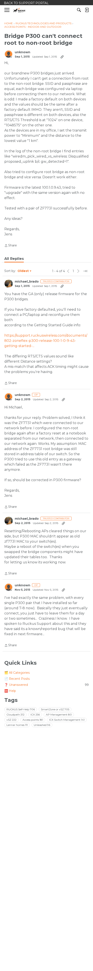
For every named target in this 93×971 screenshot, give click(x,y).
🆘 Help (10, 691)
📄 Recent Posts (17, 679)
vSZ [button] (11, 719)
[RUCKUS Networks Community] (19, 10)
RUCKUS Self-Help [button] (20, 709)
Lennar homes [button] (17, 725)
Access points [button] (32, 719)
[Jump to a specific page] (85, 271)
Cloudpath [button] (15, 714)
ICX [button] (35, 714)
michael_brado (27, 281)
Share (10, 245)
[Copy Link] (62, 57)
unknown (22, 52)
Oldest (23, 271)
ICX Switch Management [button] (67, 719)
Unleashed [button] (42, 725)
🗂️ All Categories (17, 673)
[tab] (14, 258)
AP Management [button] (59, 714)
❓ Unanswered (46, 685)
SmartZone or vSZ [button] (55, 709)
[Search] (79, 10)
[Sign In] (87, 10)
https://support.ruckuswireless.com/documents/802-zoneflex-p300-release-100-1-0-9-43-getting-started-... (45, 340)
